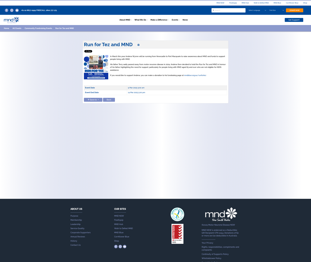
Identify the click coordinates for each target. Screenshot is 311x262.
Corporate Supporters (80, 232)
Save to (93, 100)
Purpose (74, 216)
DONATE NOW (295, 10)
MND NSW (220, 3)
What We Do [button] (140, 20)
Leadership (75, 224)
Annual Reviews (77, 237)
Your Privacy (207, 243)
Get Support (294, 20)
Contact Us (75, 245)
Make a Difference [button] (159, 20)
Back (109, 100)
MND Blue (277, 3)
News (185, 20)
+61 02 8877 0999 (28, 10)
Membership (76, 220)
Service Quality (77, 228)
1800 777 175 (51, 10)
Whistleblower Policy (211, 258)
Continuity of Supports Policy (215, 254)
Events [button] (175, 20)
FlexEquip (233, 3)
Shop (305, 3)
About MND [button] (124, 20)
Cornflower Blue (292, 3)
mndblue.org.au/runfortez (195, 75)
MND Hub (245, 3)
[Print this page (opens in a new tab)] (138, 45)
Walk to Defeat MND (261, 3)
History (73, 241)
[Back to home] (11, 20)
